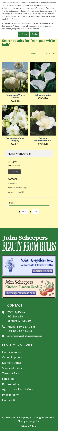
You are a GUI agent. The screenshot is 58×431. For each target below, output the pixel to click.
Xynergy (30, 421)
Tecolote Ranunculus (17, 187)
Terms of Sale (10, 373)
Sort (48, 53)
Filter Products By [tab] (19, 153)
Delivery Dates (11, 362)
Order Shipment (12, 357)
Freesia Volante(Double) (42, 139)
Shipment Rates (12, 368)
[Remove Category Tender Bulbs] (22, 165)
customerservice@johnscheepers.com (24, 336)
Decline (35, 34)
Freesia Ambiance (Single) (15, 139)
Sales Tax (8, 378)
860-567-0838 (26, 326)
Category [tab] (13, 179)
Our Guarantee (11, 352)
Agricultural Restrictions (18, 389)
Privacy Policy (28, 426)
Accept (24, 34)
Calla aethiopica (42, 94)
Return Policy (10, 384)
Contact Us (9, 400)
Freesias (12, 183)
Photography (10, 394)
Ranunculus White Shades (15, 96)
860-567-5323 (22, 330)
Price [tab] (11, 203)
